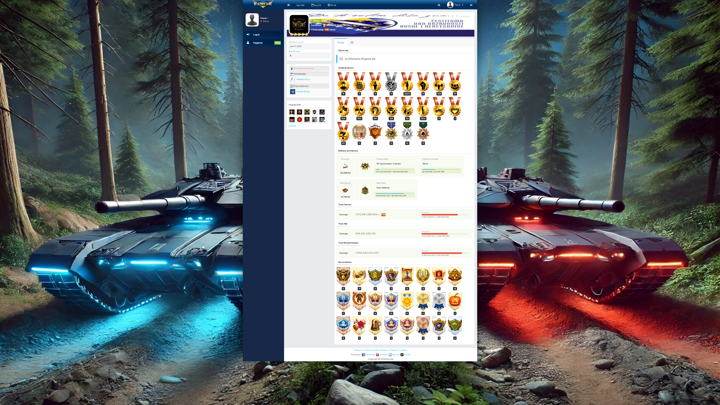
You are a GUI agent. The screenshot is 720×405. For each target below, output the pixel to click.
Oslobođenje (303, 91)
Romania (331, 25)
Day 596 (300, 5)
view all (292, 125)
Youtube (383, 354)
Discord (395, 354)
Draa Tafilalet (344, 25)
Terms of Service (380, 350)
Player (263, 18)
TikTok (407, 354)
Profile (340, 42)
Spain (332, 29)
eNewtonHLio (303, 79)
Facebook (370, 354)
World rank (294, 51)
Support (358, 350)
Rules (367, 350)
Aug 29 (317, 5)
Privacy (393, 350)
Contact (403, 350)
